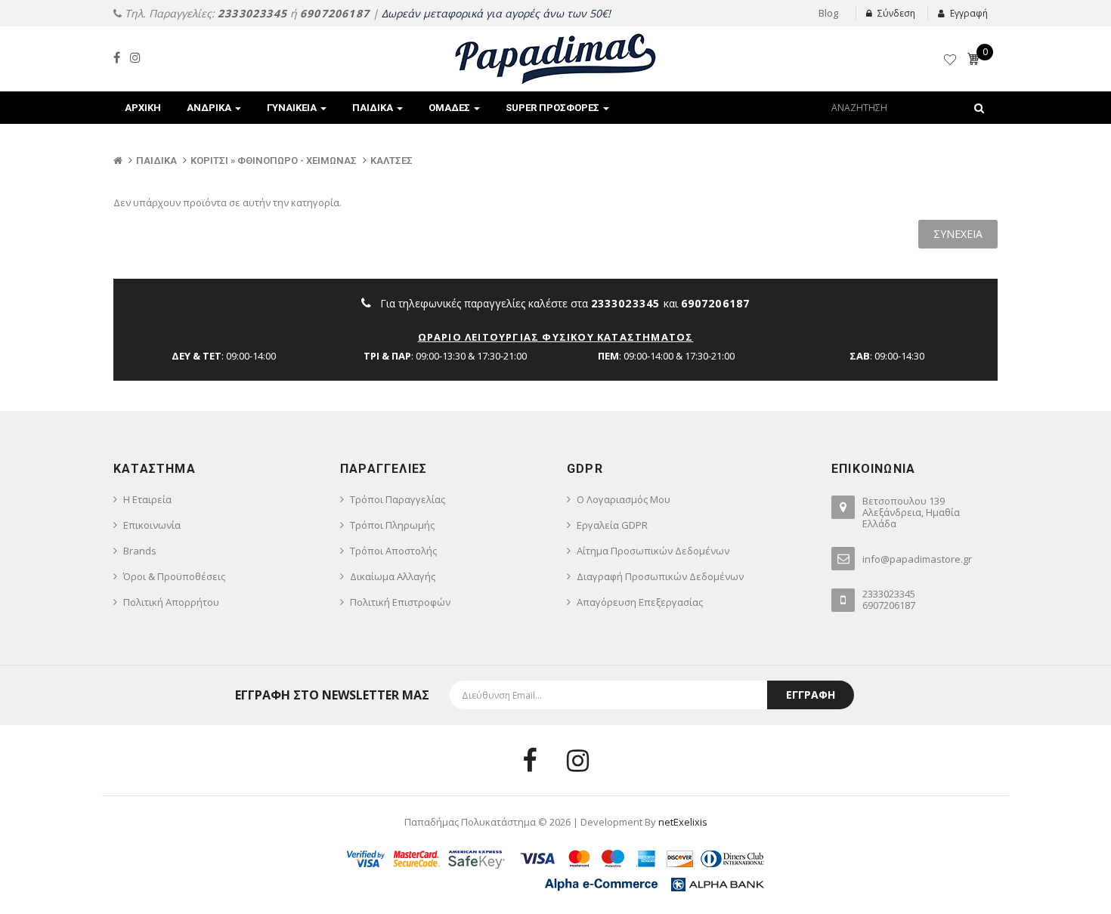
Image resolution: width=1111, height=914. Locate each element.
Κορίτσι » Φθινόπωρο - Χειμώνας (273, 160)
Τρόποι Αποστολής (393, 550)
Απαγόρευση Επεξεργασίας (640, 602)
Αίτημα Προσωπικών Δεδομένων (653, 550)
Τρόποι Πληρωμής (392, 525)
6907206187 (335, 13)
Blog (828, 13)
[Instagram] (135, 57)
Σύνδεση (896, 13)
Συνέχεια (958, 234)
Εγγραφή (969, 13)
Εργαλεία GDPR (612, 525)
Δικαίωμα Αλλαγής (392, 576)
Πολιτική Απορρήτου (171, 602)
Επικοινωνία (152, 525)
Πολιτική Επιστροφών (400, 602)
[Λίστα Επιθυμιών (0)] (951, 61)
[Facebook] (116, 57)
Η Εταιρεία (147, 499)
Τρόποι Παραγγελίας (397, 499)
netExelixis (682, 822)
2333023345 (252, 13)
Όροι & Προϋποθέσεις (174, 576)
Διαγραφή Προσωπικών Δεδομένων (660, 576)
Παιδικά (156, 160)
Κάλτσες (391, 160)
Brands (139, 550)
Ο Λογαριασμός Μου (623, 499)
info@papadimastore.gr (917, 559)
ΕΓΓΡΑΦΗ (810, 694)
